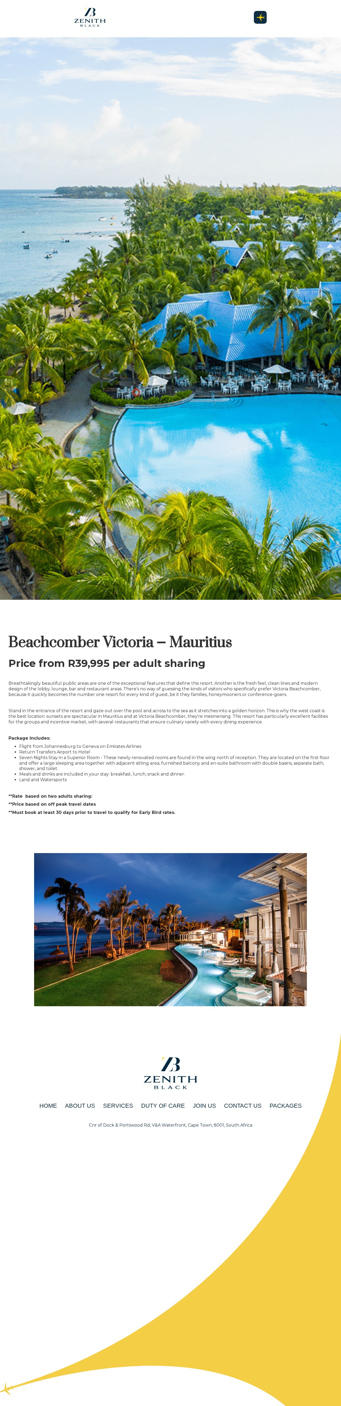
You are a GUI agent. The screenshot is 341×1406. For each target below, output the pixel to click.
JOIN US (204, 1106)
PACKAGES (286, 1106)
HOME (48, 1106)
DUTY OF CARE (163, 1106)
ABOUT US (80, 1106)
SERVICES (118, 1106)
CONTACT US (243, 1106)
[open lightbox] (170, 929)
